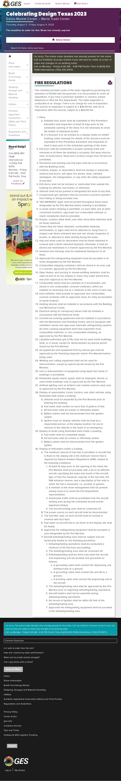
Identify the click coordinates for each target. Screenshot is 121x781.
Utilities (13, 104)
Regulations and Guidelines (17, 133)
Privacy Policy (11, 712)
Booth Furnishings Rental (15, 77)
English (12, 746)
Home (7, 676)
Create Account (42, 3)
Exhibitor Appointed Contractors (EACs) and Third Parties (17, 118)
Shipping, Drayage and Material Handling (15, 92)
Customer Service (13, 726)
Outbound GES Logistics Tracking (21, 735)
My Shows (20, 770)
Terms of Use (10, 716)
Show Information (15, 65)
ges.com (8, 721)
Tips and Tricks (11, 730)
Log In (27, 3)
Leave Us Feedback (17, 182)
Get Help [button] (81, 3)
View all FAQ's (13, 669)
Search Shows (62, 3)
